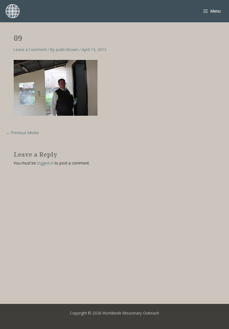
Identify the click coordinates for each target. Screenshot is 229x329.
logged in (45, 163)
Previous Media (22, 133)
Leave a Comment (30, 49)
